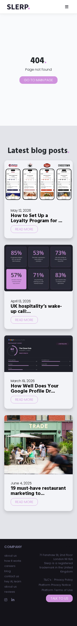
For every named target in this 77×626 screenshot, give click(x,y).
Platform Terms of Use (57, 590)
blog (7, 571)
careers (9, 566)
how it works (12, 561)
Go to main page (38, 80)
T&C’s (47, 580)
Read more (24, 229)
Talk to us (59, 598)
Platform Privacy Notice (55, 585)
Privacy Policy (63, 580)
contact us (11, 576)
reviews (9, 592)
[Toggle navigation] (66, 6)
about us (10, 555)
